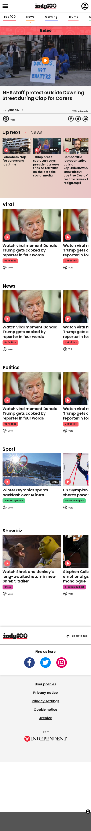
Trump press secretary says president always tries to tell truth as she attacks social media (46, 166)
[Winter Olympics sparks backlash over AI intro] (32, 469)
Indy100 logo (46, 6)
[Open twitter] (45, 662)
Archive (45, 718)
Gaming (51, 17)
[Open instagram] (61, 662)
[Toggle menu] (6, 6)
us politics (10, 260)
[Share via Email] (85, 119)
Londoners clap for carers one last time (14, 161)
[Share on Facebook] (71, 119)
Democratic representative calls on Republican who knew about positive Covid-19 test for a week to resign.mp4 (76, 170)
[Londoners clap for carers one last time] (16, 145)
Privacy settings (45, 701)
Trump (73, 17)
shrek (7, 587)
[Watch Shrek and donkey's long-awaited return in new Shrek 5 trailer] (32, 551)
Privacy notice (45, 692)
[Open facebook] (29, 662)
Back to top (80, 636)
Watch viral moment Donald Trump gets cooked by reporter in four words (30, 250)
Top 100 (9, 17)
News (30, 17)
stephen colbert (74, 587)
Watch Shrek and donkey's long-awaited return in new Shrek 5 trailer (29, 576)
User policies (45, 684)
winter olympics (13, 500)
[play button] (45, 60)
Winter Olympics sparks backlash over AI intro (25, 492)
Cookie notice (45, 709)
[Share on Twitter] (78, 119)
